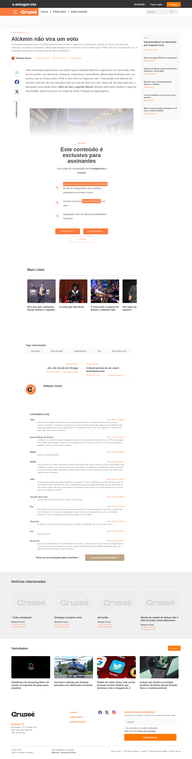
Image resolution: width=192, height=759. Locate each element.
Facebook (17, 82)
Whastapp (17, 72)
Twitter (17, 91)
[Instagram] (114, 712)
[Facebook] (100, 712)
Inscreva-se (150, 737)
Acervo (44, 12)
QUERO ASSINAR (95, 231)
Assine (144, 751)
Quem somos (116, 751)
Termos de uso (175, 751)
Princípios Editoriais (131, 751)
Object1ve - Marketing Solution (63, 753)
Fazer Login (156, 4)
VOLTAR (82, 239)
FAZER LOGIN (67, 231)
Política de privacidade (158, 751)
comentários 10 (76, 58)
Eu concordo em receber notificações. (142, 728)
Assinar (174, 4)
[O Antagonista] (24, 4)
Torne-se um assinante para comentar (57, 557)
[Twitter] (107, 712)
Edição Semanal (79, 12)
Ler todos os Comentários (104, 558)
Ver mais (173, 648)
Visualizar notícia (35, 281)
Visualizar (148, 38)
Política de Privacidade (146, 731)
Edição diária (59, 12)
